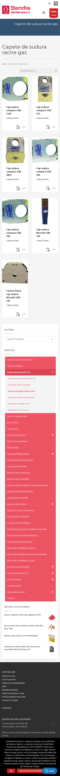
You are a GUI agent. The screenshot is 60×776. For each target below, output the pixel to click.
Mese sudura (13, 422)
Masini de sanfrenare (16, 435)
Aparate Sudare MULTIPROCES (20, 491)
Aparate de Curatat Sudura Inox (20, 510)
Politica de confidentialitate (13, 683)
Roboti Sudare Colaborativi (18, 472)
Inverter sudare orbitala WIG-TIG (22, 378)
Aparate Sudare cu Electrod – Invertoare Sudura (27, 485)
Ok (11, 771)
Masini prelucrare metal (17, 441)
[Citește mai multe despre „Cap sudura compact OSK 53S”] (48, 188)
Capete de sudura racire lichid (21, 397)
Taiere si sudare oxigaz (17, 416)
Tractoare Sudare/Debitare (18, 523)
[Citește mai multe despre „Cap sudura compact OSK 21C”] (48, 127)
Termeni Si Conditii (10, 700)
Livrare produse (9, 679)
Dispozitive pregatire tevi (18, 403)
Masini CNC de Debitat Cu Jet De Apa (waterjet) (26, 554)
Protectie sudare (14, 585)
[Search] (52, 339)
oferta (54, 13)
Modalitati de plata (10, 690)
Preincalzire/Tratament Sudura (20, 460)
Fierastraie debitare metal (18, 454)
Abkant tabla (12, 447)
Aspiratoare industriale (17, 466)
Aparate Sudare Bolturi (17, 504)
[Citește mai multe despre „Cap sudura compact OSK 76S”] (18, 249)
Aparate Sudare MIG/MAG (18, 479)
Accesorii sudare (14, 579)
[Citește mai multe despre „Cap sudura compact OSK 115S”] (18, 127)
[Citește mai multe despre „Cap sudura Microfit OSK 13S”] (48, 249)
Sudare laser (13, 428)
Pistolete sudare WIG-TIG (17, 573)
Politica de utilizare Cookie (13, 693)
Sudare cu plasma (15, 366)
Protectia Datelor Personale (14, 696)
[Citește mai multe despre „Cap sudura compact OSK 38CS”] (18, 188)
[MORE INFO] (24, 127)
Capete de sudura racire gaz (21, 391)
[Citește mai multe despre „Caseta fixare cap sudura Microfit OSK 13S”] (18, 314)
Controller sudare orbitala (19, 385)
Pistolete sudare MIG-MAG (18, 567)
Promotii (10, 598)
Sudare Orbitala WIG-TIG (18, 372)
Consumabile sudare (16, 592)
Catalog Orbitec (12, 118)
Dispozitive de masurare (18, 410)
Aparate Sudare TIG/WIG (17, 498)
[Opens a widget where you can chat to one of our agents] (49, 771)
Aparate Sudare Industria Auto (20, 359)
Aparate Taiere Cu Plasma (18, 516)
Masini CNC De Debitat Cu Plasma (21, 548)
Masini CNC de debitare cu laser (21, 560)
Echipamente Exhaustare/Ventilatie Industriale (26, 529)
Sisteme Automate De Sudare (19, 541)
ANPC (4, 686)
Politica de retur (8, 676)
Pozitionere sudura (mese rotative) (22, 535)
